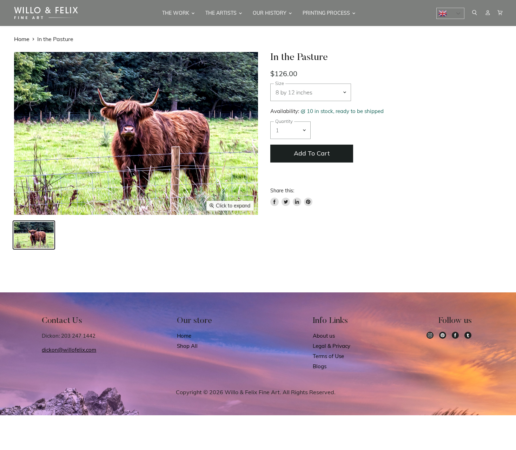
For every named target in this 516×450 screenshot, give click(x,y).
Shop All (187, 346)
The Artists (221, 13)
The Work (176, 13)
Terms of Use (328, 356)
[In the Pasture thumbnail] (33, 235)
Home (21, 39)
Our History (270, 13)
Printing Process (327, 13)
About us (324, 335)
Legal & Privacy (331, 346)
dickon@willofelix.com (69, 349)
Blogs (319, 366)
